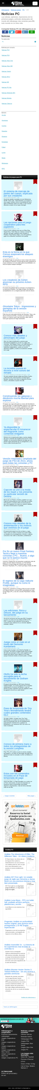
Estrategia (5, 142)
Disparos (4, 136)
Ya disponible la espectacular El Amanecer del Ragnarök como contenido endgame (17, 430)
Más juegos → (32, 796)
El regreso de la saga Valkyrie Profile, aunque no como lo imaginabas (18, 582)
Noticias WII (5, 82)
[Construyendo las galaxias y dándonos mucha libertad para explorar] (19, 391)
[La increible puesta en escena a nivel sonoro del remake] (18, 362)
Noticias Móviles (7, 98)
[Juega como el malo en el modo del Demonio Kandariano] (18, 636)
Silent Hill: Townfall (27, 1057)
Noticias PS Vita (6, 87)
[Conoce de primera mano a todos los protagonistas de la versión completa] (18, 738)
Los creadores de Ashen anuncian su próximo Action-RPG (17, 282)
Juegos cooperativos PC (9, 1058)
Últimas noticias (26, 1034)
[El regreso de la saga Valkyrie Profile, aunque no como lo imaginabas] (19, 575)
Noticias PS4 (5, 50)
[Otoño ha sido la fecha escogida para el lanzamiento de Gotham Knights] (18, 668)
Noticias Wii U (6, 77)
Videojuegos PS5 (26, 1039)
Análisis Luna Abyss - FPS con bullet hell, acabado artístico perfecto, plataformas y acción (19, 902)
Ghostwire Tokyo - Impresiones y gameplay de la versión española (19, 308)
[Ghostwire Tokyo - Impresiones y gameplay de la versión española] (19, 300)
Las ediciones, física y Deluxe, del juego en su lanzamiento (16, 612)
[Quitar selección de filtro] (35, 42)
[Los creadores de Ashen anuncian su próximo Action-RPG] (19, 274)
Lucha (3, 152)
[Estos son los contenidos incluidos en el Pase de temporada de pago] (18, 768)
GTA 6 (23, 1061)
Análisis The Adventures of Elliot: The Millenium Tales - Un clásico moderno (19, 855)
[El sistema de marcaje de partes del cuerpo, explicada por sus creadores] (18, 185)
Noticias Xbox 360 (7, 66)
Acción (4, 115)
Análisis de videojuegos (28, 997)
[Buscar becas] (19, 1020)
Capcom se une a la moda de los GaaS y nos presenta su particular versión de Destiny (18, 493)
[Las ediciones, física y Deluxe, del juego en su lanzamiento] (18, 604)
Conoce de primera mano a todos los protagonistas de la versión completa (17, 746)
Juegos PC (24, 1050)
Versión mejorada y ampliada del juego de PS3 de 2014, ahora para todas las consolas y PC (19, 460)
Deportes (4, 131)
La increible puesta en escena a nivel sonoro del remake (17, 370)
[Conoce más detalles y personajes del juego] (18, 330)
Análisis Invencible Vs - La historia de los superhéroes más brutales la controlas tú (19, 947)
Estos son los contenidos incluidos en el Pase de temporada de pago (16, 775)
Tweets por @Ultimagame (10, 1007)
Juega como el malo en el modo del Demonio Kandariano (17, 644)
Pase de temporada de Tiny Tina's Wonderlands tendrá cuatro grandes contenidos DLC (18, 711)
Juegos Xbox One (27, 1047)
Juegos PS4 (25, 1041)
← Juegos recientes (9, 796)
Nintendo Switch (26, 1037)
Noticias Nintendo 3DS (8, 93)
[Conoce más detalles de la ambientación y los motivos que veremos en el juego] (18, 518)
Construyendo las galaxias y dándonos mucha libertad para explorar (18, 398)
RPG (3, 168)
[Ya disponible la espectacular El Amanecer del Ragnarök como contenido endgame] (18, 421)
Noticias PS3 (5, 55)
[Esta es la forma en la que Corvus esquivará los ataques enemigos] (19, 246)
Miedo (3, 158)
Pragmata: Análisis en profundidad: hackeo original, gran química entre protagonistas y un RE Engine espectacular (18, 924)
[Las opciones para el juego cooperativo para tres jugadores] (18, 217)
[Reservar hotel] (20, 822)
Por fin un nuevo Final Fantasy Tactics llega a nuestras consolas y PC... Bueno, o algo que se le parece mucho (18, 554)
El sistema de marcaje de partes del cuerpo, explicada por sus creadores (18, 193)
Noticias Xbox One (7, 60)
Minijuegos (5, 163)
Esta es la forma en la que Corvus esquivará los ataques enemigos (18, 254)
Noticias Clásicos (7, 103)
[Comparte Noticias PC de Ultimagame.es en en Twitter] (12, 32)
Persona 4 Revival (27, 1059)
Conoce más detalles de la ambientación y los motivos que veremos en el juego (17, 525)
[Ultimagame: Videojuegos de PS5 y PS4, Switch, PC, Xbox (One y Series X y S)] (17, 3)
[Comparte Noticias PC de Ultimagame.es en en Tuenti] (25, 32)
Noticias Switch (6, 71)
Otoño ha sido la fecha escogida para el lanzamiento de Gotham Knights (16, 677)
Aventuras (5, 120)
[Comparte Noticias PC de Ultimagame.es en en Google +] (18, 32)
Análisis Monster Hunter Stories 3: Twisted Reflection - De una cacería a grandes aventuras (19, 972)
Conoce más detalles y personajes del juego (15, 336)
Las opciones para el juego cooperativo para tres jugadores (17, 224)
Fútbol (3, 147)
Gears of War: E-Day (28, 1064)
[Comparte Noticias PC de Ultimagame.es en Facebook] (5, 32)
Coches (4, 126)
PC (3, 41)
